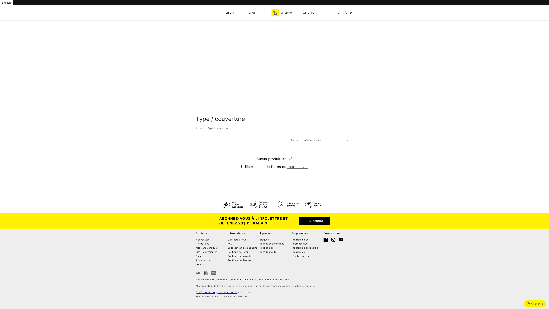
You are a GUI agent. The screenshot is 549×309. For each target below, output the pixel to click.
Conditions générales (242, 279)
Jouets (200, 264)
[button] (236, 13)
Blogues (264, 239)
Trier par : (296, 140)
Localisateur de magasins (242, 247)
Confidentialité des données (273, 279)
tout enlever (297, 167)
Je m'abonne (314, 221)
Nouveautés (203, 239)
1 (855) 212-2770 (227, 292)
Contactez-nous (237, 239)
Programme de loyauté (305, 247)
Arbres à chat (204, 260)
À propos (308, 13)
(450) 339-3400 (205, 292)
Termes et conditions (272, 243)
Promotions (202, 243)
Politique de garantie (240, 256)
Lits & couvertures (206, 251)
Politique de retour (238, 251)
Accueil (200, 128)
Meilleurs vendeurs (207, 247)
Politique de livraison (240, 260)
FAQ (230, 243)
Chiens (230, 13)
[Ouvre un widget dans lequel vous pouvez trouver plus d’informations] (535, 304)
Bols (198, 256)
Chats (252, 13)
